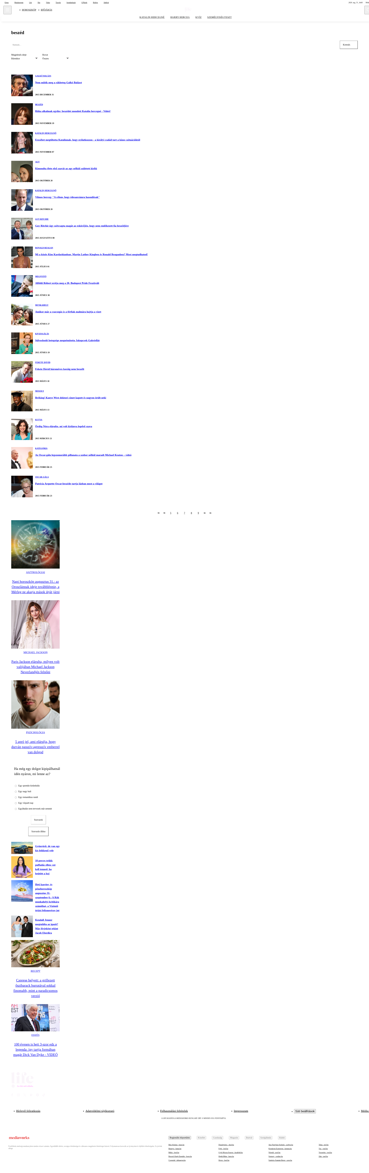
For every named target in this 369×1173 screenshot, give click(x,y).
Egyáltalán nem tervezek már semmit (35, 808)
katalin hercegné (152, 17)
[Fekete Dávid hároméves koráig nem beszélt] (22, 372)
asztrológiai (35, 572)
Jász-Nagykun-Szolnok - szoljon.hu (281, 1145)
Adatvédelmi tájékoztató (99, 1110)
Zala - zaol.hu (323, 1156)
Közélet (201, 1137)
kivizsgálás (42, 334)
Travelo (58, 3)
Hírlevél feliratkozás (28, 1110)
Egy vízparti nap (25, 803)
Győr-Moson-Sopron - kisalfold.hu (231, 1153)
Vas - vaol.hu (323, 1149)
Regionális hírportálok (180, 1137)
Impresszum (241, 1110)
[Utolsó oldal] (210, 513)
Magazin (234, 1137)
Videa (48, 3)
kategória (41, 448)
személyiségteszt (219, 17)
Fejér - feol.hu (223, 1149)
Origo (7, 3)
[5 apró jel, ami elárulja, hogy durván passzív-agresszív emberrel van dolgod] (35, 704)
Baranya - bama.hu (175, 1149)
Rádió (282, 1137)
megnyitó (40, 276)
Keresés (346, 44)
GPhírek (84, 3)
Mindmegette (18, 3)
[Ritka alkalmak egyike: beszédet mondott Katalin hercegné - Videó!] (22, 114)
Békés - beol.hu (174, 1153)
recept (35, 971)
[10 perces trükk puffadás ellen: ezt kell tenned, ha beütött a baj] (22, 867)
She (39, 3)
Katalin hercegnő (45, 133)
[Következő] (205, 513)
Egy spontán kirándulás (29, 785)
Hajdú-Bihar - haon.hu (226, 1156)
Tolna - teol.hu (323, 1145)
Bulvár (249, 1137)
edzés (35, 1035)
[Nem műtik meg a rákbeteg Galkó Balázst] (22, 85)
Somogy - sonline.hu (276, 1156)
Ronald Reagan (44, 248)
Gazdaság (217, 1137)
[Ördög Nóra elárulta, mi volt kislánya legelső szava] (22, 429)
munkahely (41, 305)
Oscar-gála (42, 477)
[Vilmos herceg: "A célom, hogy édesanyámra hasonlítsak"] (22, 200)
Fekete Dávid (42, 362)
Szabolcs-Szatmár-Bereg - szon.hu (280, 1160)
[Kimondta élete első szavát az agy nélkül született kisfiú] (22, 171)
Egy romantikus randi (28, 797)
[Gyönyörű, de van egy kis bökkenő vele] (22, 848)
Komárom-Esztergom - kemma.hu (280, 1149)
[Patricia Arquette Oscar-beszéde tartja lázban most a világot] (22, 486)
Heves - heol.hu (224, 1160)
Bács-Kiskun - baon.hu (176, 1145)
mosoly (39, 391)
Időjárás (46, 10)
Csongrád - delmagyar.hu (177, 1160)
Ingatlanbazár (71, 3)
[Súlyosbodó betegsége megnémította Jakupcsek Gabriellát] (22, 343)
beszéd (39, 105)
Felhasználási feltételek (174, 1110)
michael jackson (35, 652)
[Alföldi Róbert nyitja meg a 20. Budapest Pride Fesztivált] (22, 286)
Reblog (95, 3)
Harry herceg (180, 17)
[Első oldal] (158, 513)
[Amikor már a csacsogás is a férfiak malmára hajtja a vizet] (22, 314)
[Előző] (164, 513)
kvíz (198, 17)
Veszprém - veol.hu (325, 1153)
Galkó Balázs (43, 76)
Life (30, 3)
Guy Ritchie (42, 219)
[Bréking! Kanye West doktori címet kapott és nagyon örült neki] (22, 400)
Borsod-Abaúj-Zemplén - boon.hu (180, 1156)
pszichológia (35, 732)
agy (37, 162)
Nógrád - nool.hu (274, 1153)
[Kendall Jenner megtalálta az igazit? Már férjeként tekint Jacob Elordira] (22, 926)
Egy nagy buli (24, 791)
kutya (38, 420)
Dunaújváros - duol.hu (226, 1145)
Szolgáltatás (265, 1137)
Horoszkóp (29, 10)
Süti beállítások (305, 1111)
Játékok (106, 3)
